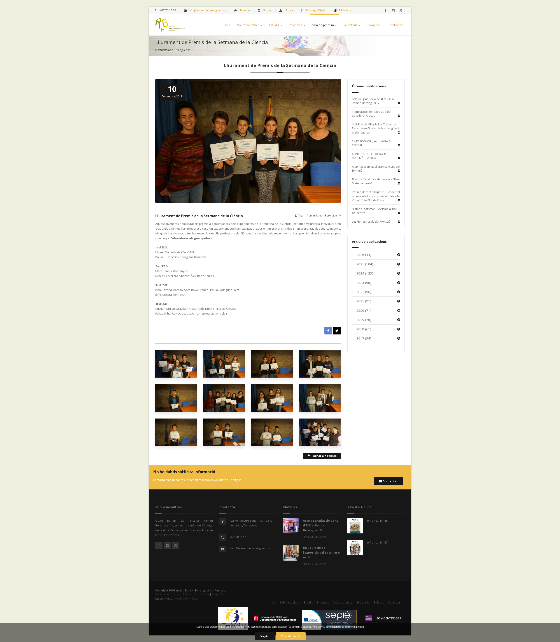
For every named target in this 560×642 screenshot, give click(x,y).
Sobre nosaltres (248, 25)
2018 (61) (363, 329)
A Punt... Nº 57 (377, 542)
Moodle (245, 10)
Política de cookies (167, 594)
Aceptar (265, 636)
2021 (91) (363, 301)
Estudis (274, 25)
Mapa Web (219, 594)
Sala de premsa (323, 25)
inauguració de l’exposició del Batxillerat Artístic (371, 114)
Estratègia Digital (315, 10)
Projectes (295, 25)
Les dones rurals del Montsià (371, 221)
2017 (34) (363, 338)
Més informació (290, 636)
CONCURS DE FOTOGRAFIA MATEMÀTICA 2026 (369, 156)
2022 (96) (363, 292)
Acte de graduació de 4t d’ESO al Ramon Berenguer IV (373, 101)
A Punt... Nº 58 (377, 520)
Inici (228, 25)
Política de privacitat (196, 594)
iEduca (288, 10)
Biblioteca (345, 10)
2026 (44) (363, 254)
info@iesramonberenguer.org (207, 10)
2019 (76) (363, 319)
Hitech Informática (186, 598)
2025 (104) (364, 264)
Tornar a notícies (323, 456)
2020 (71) (363, 310)
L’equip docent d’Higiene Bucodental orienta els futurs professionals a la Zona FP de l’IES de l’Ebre (376, 196)
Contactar (395, 25)
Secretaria (350, 25)
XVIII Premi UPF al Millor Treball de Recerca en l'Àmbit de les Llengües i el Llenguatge (375, 128)
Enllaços (373, 25)
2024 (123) (364, 273)
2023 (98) (363, 282)
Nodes (266, 10)
